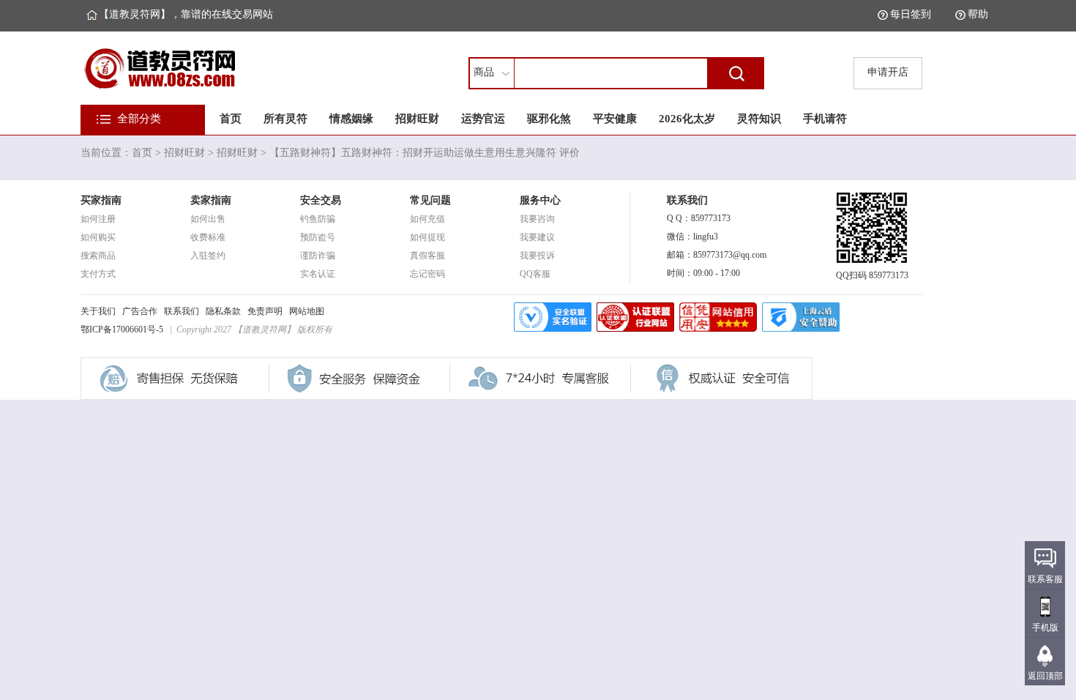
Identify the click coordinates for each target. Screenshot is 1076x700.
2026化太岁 (687, 118)
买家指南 (101, 200)
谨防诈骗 (317, 255)
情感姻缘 (351, 118)
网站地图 (306, 311)
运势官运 (483, 118)
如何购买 (98, 237)
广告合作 (139, 311)
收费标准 (207, 237)
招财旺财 (417, 118)
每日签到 (910, 14)
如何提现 (427, 237)
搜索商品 (98, 255)
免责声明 (265, 311)
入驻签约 (207, 255)
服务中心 (540, 200)
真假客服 (427, 255)
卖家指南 (210, 200)
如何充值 (427, 219)
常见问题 (430, 200)
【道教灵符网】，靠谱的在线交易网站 (186, 14)
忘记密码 (427, 274)
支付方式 (98, 274)
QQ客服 (535, 274)
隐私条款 (223, 311)
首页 (231, 118)
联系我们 (181, 311)
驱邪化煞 (549, 118)
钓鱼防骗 (317, 219)
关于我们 (98, 311)
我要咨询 (537, 219)
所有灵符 (285, 118)
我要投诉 (537, 255)
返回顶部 (1045, 676)
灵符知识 (759, 118)
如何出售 (207, 219)
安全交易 (320, 200)
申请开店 (887, 72)
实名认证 (317, 274)
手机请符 (825, 118)
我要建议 (537, 237)
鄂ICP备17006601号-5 (122, 329)
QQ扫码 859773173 (872, 275)
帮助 (978, 14)
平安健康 (615, 118)
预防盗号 (317, 237)
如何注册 (98, 219)
